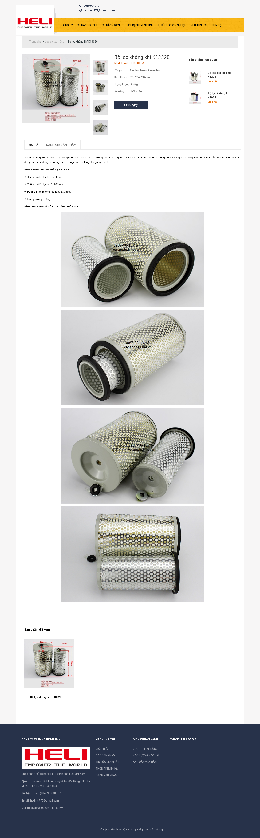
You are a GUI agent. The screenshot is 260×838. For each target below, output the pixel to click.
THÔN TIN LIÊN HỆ (107, 768)
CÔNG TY (67, 25)
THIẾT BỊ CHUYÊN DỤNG (138, 25)
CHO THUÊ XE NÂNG (145, 748)
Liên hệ (216, 25)
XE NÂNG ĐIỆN (111, 25)
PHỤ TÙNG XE (199, 25)
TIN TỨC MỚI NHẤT (107, 761)
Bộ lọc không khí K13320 (45, 697)
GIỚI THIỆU (102, 748)
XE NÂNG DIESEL (87, 25)
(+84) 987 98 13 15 (51, 793)
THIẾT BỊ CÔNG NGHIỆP (172, 25)
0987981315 (92, 5)
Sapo (162, 829)
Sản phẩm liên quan (203, 60)
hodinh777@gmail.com (99, 10)
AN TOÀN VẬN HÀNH (145, 761)
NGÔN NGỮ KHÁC (106, 775)
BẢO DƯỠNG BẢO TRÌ (146, 755)
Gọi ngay (132, 105)
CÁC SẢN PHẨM (105, 755)
